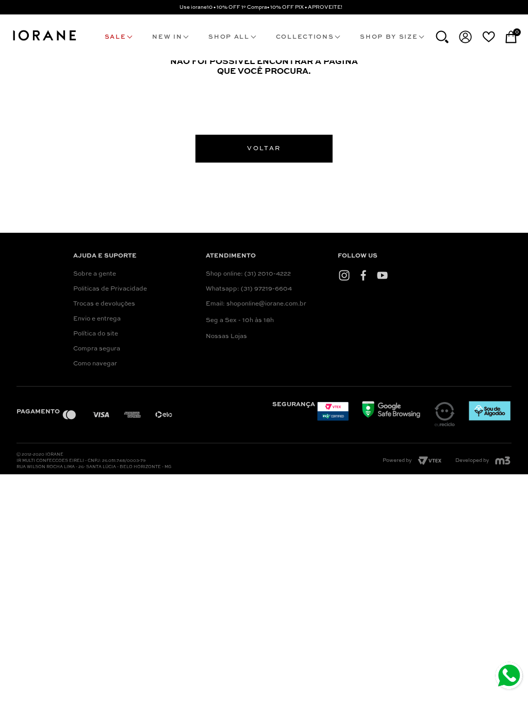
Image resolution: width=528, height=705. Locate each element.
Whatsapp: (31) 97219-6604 (249, 289)
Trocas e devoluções (104, 304)
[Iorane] (44, 41)
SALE (115, 37)
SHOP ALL (228, 37)
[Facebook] (363, 275)
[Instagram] (344, 275)
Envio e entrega (97, 319)
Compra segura (96, 349)
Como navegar (95, 364)
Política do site (95, 334)
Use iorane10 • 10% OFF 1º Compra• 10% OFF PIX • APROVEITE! (260, 7)
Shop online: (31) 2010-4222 (248, 274)
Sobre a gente (94, 274)
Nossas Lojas (226, 336)
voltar (263, 149)
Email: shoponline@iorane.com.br (256, 304)
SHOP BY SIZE (389, 37)
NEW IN (167, 37)
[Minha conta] (465, 36)
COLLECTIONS (305, 37)
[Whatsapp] (510, 677)
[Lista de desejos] (488, 37)
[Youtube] (382, 275)
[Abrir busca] (442, 36)
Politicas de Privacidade (110, 289)
